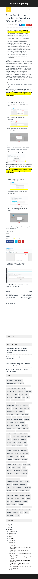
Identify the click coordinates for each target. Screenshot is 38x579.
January (11, 542)
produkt (16, 473)
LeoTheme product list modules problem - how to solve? (20, 567)
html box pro (20, 431)
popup (19, 464)
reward (15, 490)
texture (25, 501)
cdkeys (21, 394)
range (27, 481)
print (24, 467)
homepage (25, 428)
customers (10, 414)
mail (25, 442)
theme (8, 504)
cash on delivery (11, 391)
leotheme (23, 439)
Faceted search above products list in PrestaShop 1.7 (19, 564)
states (17, 498)
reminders (28, 487)
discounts (25, 414)
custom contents (12, 411)
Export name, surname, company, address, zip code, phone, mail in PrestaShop (16, 350)
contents (26, 405)
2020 (9, 529)
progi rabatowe (11, 476)
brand (28, 386)
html (13, 431)
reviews (9, 490)
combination (20, 400)
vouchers (27, 509)
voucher (20, 509)
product (9, 470)
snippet (28, 495)
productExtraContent (20, 470)
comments (19, 402)
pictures (9, 464)
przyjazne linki (22, 476)
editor (7, 238)
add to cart (18, 380)
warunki (9, 512)
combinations (10, 402)
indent (25, 433)
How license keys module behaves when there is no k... (20, 554)
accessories (10, 380)
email (12, 238)
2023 (9, 526)
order (16, 456)
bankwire (17, 386)
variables (13, 509)
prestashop (26, 464)
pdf (20, 462)
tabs (12, 501)
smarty (22, 495)
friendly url (10, 425)
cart (23, 388)
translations (10, 507)
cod (28, 397)
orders (22, 456)
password (24, 459)
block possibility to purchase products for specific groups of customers (18, 364)
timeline (14, 504)
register (15, 484)
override (9, 459)
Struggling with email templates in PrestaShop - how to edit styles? (16, 263)
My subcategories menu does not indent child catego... (20, 544)
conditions (27, 402)
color (13, 400)
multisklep (16, 450)
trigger (18, 507)
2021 (9, 528)
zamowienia (10, 515)
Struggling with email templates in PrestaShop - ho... (18, 551)
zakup (26, 512)
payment (9, 462)
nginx (16, 453)
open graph (10, 456)
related (9, 487)
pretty (8, 467)
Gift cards (24, 425)
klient (13, 436)
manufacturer (11, 445)
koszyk (9, 439)
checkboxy (10, 397)
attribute (21, 383)
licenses (9, 442)
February (11, 540)
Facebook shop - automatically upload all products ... (20, 557)
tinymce (20, 504)
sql (12, 498)
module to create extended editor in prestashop (18, 31)
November (12, 531)
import (20, 433)
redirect (9, 484)
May (10, 536)
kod (18, 436)
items (8, 436)
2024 (9, 524)
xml (21, 512)
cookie (9, 408)
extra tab (26, 417)
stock (28, 498)
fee (7, 422)
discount (17, 414)
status (23, 498)
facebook (9, 419)
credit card (22, 408)
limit (14, 442)
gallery (17, 425)
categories (28, 391)
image (8, 433)
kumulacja (16, 439)
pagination (17, 459)
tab (8, 501)
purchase (9, 478)
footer (22, 422)
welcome (15, 512)
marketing (20, 445)
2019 (9, 570)
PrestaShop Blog (19, 3)
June (10, 535)
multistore (24, 450)
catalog (20, 391)
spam (8, 498)
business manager (11, 388)
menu (24, 447)
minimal (9, 450)
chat (26, 394)
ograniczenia (24, 453)
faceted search (18, 419)
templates (17, 238)
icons (27, 431)
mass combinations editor (14, 447)
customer (21, 411)
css (29, 408)
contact (18, 405)
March (11, 538)
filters (16, 422)
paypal (15, 462)
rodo (27, 490)
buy (19, 388)
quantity (16, 478)
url (30, 507)
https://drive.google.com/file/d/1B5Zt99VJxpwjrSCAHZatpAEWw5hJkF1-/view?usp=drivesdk (19, 94)
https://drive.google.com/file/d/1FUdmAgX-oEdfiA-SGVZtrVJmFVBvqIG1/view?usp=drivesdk (19, 170)
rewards (21, 490)
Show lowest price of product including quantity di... (19, 560)
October (11, 533)
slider (16, 495)
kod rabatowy (25, 436)
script (8, 493)
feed (11, 422)
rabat (21, 481)
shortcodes (25, 493)
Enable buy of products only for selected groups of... (20, 547)
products (9, 473)
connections (10, 405)
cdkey (15, 394)
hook (8, 431)
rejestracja (23, 484)
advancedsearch (11, 383)
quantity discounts (12, 481)
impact (14, 433)
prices (19, 467)
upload (25, 507)
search (14, 493)
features (26, 419)
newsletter (10, 453)
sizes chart (10, 495)
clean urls (17, 397)
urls (8, 509)
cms (23, 397)
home (18, 428)
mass (26, 445)
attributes (10, 386)
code (8, 400)
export (19, 417)
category (9, 394)
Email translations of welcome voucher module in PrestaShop (17, 285)
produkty (24, 473)
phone (24, 462)
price (13, 467)
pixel (14, 464)
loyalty (20, 442)
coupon (15, 408)
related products (18, 487)
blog (23, 386)
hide (14, 428)
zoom (17, 515)
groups (9, 428)
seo (19, 493)
